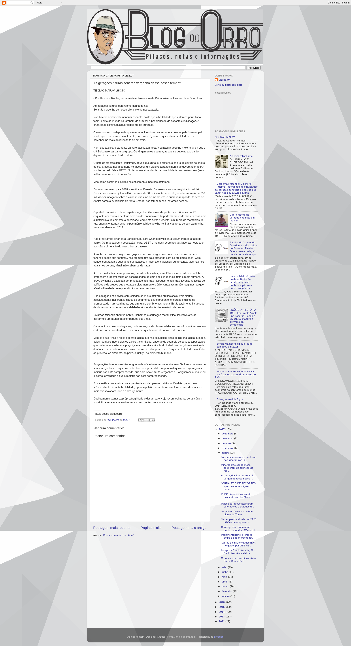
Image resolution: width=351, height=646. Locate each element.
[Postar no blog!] (143, 420)
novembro (228, 438)
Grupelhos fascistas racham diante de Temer (237, 513)
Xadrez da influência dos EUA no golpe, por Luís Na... (238, 544)
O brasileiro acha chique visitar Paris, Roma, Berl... (239, 560)
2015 (222, 607)
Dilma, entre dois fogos (230, 399)
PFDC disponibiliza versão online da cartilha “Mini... (236, 495)
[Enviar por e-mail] (139, 420)
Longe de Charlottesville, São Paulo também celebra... (238, 552)
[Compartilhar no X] (146, 420)
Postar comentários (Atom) (118, 535)
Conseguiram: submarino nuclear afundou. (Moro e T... (239, 528)
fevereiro (227, 591)
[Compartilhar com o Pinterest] (153, 420)
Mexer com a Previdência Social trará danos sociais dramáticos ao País (235, 374)
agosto (226, 452)
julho (225, 567)
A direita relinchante (241, 156)
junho (225, 572)
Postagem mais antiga (189, 528)
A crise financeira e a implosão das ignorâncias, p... (238, 458)
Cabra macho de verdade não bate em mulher (242, 217)
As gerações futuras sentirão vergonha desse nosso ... (237, 477)
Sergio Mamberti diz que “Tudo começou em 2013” (234, 345)
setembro (227, 448)
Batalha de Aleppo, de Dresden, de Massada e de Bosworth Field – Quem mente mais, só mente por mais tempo (244, 248)
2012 (222, 621)
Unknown (224, 80)
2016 (222, 602)
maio (225, 577)
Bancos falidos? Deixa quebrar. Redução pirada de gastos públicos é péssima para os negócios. (242, 282)
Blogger (218, 636)
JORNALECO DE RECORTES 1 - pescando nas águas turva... (239, 486)
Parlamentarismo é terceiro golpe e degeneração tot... (237, 536)
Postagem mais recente (112, 528)
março (226, 586)
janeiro (226, 596)
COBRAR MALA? (225, 137)
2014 (222, 611)
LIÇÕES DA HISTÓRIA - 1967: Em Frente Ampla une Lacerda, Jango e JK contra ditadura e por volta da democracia (243, 317)
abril (224, 581)
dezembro (228, 433)
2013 (222, 616)
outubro (226, 443)
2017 (222, 429)
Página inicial (151, 528)
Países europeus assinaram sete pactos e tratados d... (237, 505)
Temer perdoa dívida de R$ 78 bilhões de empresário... (238, 521)
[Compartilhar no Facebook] (150, 420)
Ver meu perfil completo (228, 84)
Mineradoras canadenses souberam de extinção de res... (237, 468)
